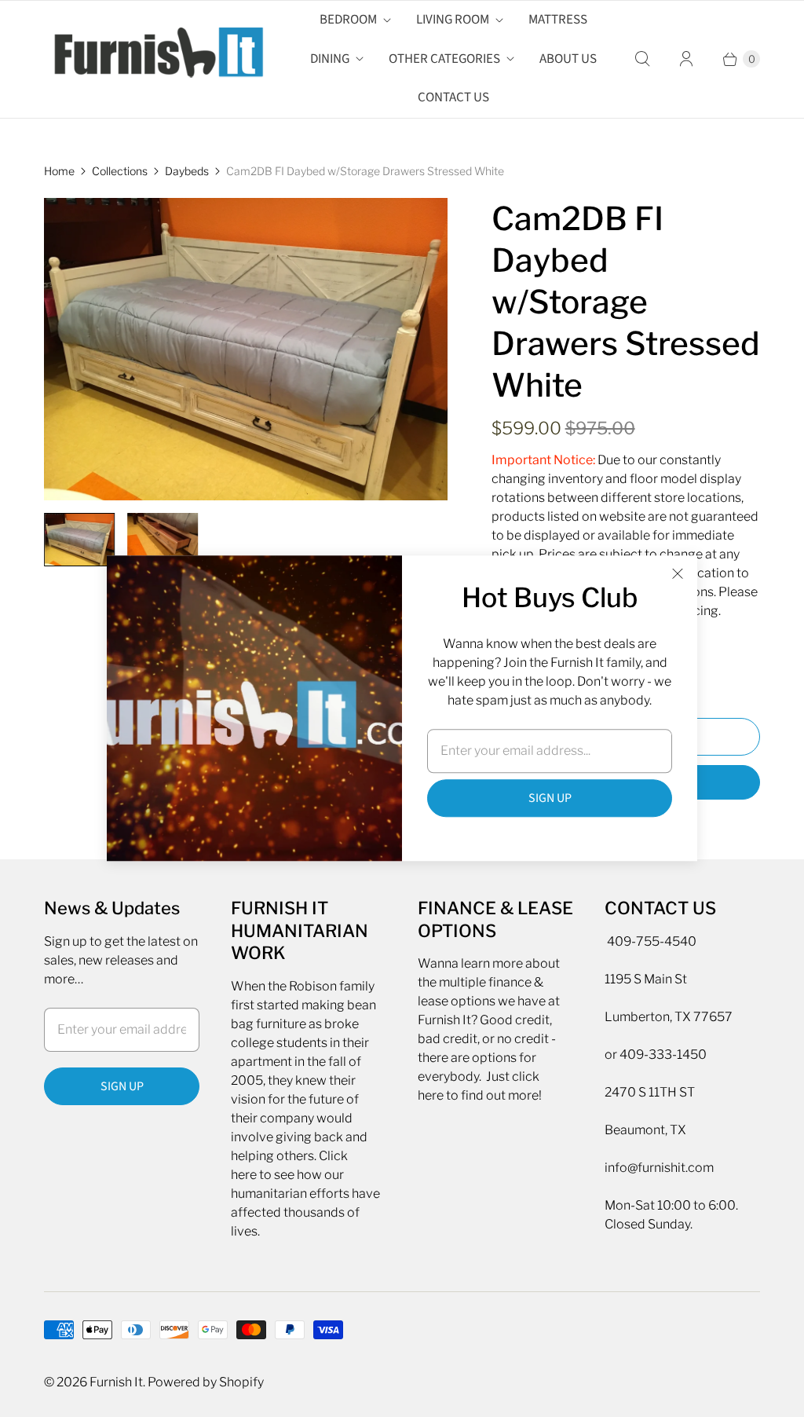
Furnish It (116, 1382)
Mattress (557, 19)
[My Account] (686, 59)
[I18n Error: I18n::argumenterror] (79, 539)
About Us (568, 58)
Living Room (452, 19)
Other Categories (444, 58)
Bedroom (348, 19)
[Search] (642, 59)
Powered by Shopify (206, 1382)
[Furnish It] (154, 58)
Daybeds (187, 171)
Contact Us (453, 97)
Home (59, 171)
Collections (120, 171)
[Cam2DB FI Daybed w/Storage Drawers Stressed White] (246, 349)
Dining (329, 58)
